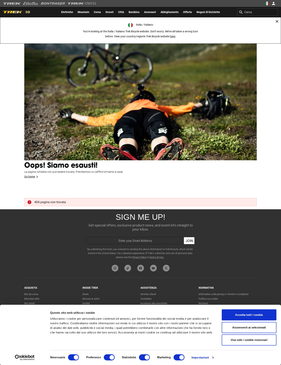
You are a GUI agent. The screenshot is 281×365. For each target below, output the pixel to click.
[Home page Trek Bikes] (12, 3)
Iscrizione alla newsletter (153, 303)
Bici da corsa (31, 294)
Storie (85, 294)
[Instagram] (115, 268)
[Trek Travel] (82, 3)
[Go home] (140, 95)
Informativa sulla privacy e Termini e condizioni (224, 294)
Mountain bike (31, 298)
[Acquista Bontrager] (53, 3)
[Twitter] (166, 268)
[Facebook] (140, 268)
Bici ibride (29, 303)
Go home (29, 176)
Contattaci (146, 298)
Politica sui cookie (208, 298)
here (172, 36)
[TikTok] (127, 268)
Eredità (86, 303)
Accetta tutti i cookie (249, 314)
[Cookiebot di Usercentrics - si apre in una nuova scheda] (24, 357)
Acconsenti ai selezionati (249, 327)
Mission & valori (90, 298)
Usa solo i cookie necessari (249, 339)
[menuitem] (67, 12)
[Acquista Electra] (30, 3)
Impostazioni (200, 357)
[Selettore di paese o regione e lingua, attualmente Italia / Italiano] (267, 3)
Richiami (203, 303)
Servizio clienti (148, 294)
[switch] (109, 357)
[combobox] (257, 12)
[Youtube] (153, 268)
